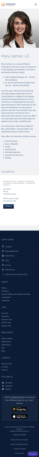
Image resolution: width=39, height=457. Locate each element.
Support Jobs (6, 326)
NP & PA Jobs (6, 323)
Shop (7, 260)
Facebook (8, 383)
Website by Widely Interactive (19, 431)
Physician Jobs (7, 319)
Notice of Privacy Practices (19, 440)
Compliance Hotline (19, 449)
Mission (4, 288)
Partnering (5, 316)
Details (8, 206)
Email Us (5, 370)
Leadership (5, 300)
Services (8, 265)
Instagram (8, 386)
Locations (8, 247)
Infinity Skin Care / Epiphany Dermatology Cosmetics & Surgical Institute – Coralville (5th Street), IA (19, 183)
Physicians (5, 291)
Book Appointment (11, 251)
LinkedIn (8, 389)
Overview (5, 313)
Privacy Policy (19, 453)
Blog (3, 351)
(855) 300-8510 (7, 364)
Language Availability (19, 434)
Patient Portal (9, 256)
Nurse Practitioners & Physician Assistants (16, 294)
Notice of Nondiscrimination (19, 444)
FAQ (3, 348)
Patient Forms (10, 270)
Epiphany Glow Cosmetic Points (16, 274)
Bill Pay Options (7, 338)
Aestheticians (6, 297)
